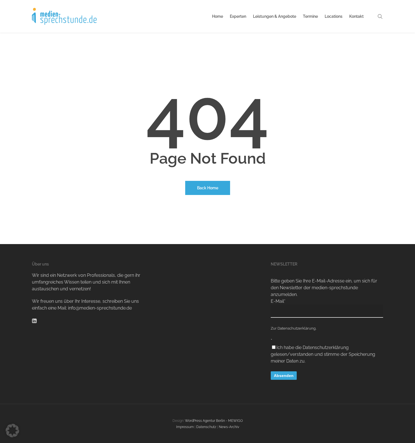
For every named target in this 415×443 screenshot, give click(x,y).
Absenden (284, 375)
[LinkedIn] (34, 320)
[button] (12, 430)
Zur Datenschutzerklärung (293, 328)
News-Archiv (229, 427)
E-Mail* (278, 301)
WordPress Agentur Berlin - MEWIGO (214, 421)
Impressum (185, 427)
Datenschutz (206, 427)
